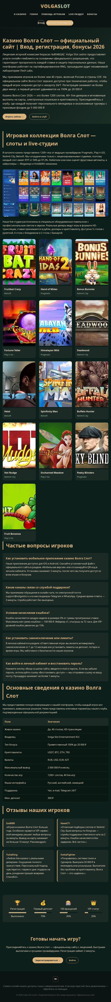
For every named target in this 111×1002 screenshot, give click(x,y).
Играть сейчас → (14, 116)
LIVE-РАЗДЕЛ (76, 14)
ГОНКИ (34, 14)
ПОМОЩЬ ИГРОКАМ (53, 14)
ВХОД (41, 22)
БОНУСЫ (92, 14)
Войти (72, 960)
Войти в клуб (39, 116)
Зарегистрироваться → (47, 960)
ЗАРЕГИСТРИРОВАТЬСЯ (59, 22)
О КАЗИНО (20, 14)
